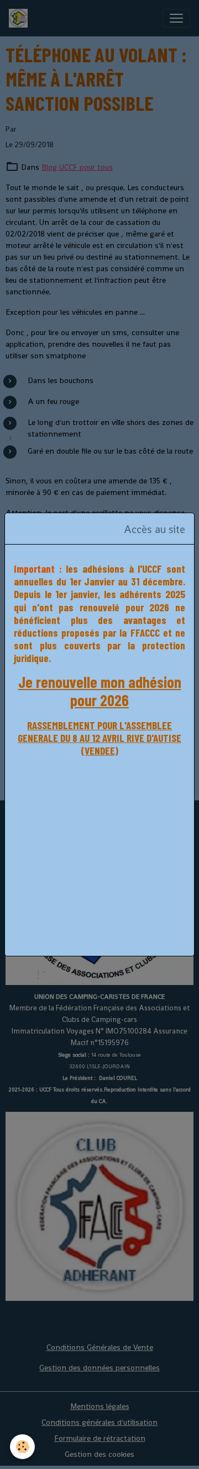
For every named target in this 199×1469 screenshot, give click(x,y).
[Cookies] (22, 1446)
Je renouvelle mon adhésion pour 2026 (99, 691)
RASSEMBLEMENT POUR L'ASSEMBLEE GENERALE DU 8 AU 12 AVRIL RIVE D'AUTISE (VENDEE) (99, 738)
